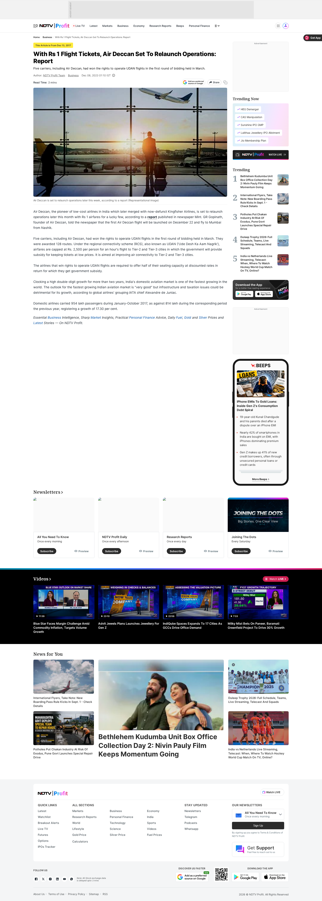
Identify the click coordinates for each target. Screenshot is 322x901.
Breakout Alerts (48, 823)
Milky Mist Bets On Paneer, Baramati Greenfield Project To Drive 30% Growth (256, 625)
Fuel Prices (154, 835)
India (150, 817)
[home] (54, 23)
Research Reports (160, 25)
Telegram (190, 817)
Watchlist (44, 817)
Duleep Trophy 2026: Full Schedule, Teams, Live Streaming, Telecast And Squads (257, 700)
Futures (43, 835)
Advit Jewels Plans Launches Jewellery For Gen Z (128, 625)
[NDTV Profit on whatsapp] (71, 879)
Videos (151, 829)
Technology (118, 823)
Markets (107, 25)
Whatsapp (191, 829)
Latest (93, 25)
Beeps (180, 25)
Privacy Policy (76, 894)
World (76, 823)
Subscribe (46, 551)
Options (43, 841)
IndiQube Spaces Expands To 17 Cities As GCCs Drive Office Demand (192, 625)
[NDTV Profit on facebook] (36, 879)
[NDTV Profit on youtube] (64, 879)
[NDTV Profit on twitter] (43, 879)
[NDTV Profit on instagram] (50, 879)
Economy (139, 25)
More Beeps (260, 479)
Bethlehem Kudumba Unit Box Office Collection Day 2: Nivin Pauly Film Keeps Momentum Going (157, 745)
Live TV (80, 25)
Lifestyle (78, 829)
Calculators (80, 841)
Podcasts (190, 823)
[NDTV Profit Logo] (53, 792)
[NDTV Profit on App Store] (275, 876)
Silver (203, 317)
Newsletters (192, 811)
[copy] (225, 82)
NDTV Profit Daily (114, 537)
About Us (39, 894)
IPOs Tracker (46, 846)
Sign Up (258, 825)
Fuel (179, 317)
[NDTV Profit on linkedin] (57, 879)
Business (123, 25)
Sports (151, 823)
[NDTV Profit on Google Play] (245, 876)
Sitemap (94, 894)
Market (96, 317)
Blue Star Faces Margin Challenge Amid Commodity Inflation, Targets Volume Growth (61, 628)
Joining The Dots (244, 537)
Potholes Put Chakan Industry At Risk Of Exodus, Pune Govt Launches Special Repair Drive (63, 753)
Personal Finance (199, 25)
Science (115, 829)
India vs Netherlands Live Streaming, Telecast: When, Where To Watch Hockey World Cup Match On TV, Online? (256, 753)
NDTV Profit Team (54, 75)
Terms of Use (56, 894)
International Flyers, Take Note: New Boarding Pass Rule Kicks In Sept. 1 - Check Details (62, 702)
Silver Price (117, 835)
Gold (187, 317)
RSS (105, 894)
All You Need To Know (53, 537)
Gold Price (79, 835)
